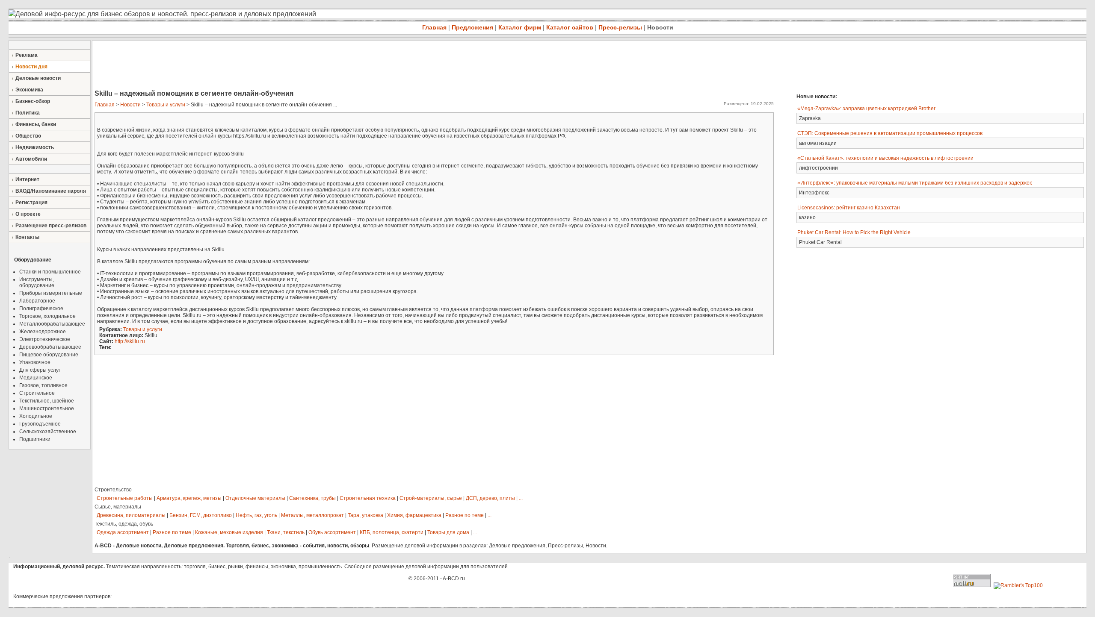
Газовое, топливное (43, 385)
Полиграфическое (41, 308)
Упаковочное (34, 362)
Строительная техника (368, 498)
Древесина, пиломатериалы (131, 515)
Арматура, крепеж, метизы (189, 498)
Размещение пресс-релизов (50, 226)
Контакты (27, 237)
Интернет (27, 179)
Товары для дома (448, 532)
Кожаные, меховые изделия (229, 532)
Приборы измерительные (50, 293)
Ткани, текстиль (286, 532)
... (521, 498)
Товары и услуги (165, 105)
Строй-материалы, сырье (431, 498)
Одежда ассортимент (123, 532)
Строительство (113, 490)
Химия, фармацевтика (414, 515)
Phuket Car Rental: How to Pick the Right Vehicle (854, 232)
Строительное (37, 393)
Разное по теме (464, 515)
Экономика (29, 90)
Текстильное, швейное (46, 401)
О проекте (28, 214)
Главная (434, 27)
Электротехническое (44, 339)
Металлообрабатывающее (52, 324)
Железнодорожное (42, 332)
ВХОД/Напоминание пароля (50, 191)
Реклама (26, 55)
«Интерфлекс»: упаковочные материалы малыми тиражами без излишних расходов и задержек (914, 183)
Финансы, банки (35, 124)
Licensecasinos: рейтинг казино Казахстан (848, 208)
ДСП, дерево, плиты (490, 498)
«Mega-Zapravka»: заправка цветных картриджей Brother (866, 109)
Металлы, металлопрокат (312, 515)
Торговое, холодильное (47, 316)
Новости (660, 27)
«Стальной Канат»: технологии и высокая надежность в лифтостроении (885, 158)
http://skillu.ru (130, 341)
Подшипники (34, 439)
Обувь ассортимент (332, 532)
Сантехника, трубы (312, 498)
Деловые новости (38, 78)
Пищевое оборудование (48, 355)
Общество (28, 136)
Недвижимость (34, 147)
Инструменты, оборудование (36, 282)
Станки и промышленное (50, 272)
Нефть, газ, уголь (256, 515)
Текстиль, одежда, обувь (124, 524)
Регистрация (31, 203)
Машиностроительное (46, 408)
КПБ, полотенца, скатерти (391, 532)
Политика (27, 113)
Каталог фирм (519, 27)
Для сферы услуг (39, 370)
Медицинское (35, 378)
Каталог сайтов (569, 27)
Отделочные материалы (255, 498)
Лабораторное (37, 301)
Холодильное (35, 416)
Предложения (472, 27)
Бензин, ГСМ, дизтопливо (200, 515)
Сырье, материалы (118, 507)
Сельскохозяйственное (47, 432)
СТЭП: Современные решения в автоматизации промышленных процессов (890, 133)
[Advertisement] (248, 66)
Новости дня (31, 67)
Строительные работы (125, 498)
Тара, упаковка (365, 515)
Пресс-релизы (620, 27)
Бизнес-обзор (32, 101)
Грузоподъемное (40, 424)
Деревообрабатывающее (50, 347)
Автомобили (31, 159)
